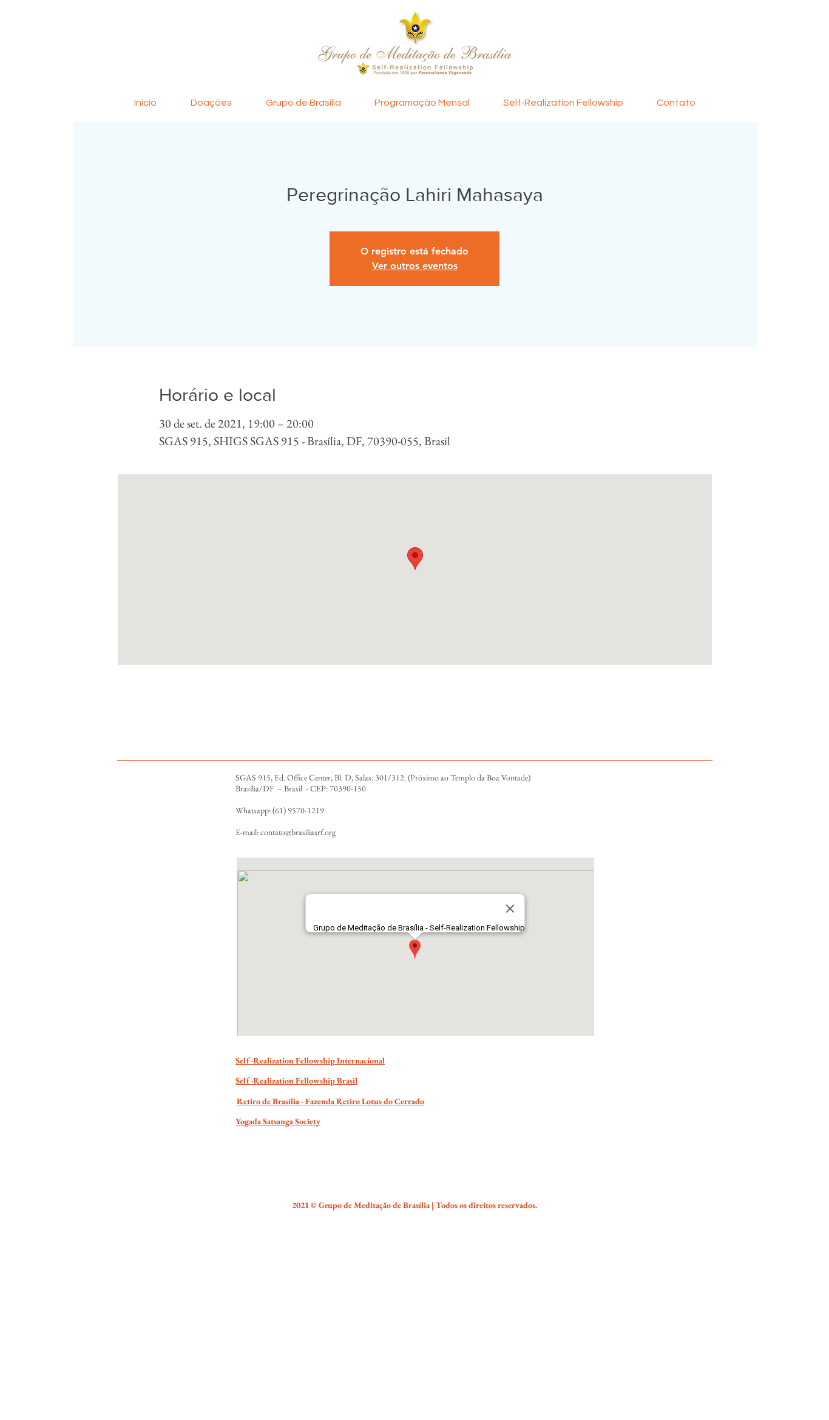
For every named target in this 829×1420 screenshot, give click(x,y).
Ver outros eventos (415, 265)
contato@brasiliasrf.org (298, 832)
